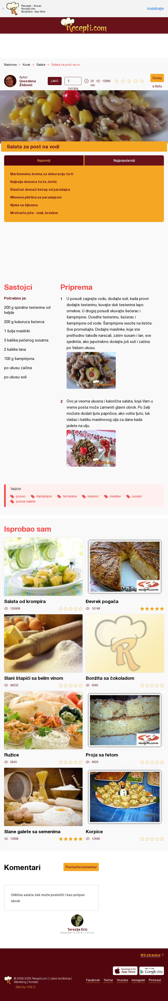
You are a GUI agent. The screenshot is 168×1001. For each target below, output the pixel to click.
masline (115, 496)
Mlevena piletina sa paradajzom (36, 197)
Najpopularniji (124, 160)
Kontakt (33, 982)
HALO (31, 987)
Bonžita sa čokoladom (125, 650)
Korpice (125, 804)
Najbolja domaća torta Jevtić (33, 182)
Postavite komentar (81, 867)
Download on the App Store (125, 970)
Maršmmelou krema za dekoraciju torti (41, 174)
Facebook (93, 980)
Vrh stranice (150, 955)
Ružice (43, 727)
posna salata (25, 501)
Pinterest (155, 980)
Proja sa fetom (125, 727)
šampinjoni (44, 496)
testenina (70, 496)
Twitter (108, 980)
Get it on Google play (151, 970)
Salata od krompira (43, 574)
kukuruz (93, 496)
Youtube (122, 980)
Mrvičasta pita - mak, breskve (34, 213)
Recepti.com (84, 25)
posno (20, 496)
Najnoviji (43, 160)
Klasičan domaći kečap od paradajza (40, 189)
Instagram (138, 980)
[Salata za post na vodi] (110, 370)
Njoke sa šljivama (24, 205)
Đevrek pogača (125, 574)
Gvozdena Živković (27, 83)
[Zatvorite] (3, 8)
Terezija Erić (77, 929)
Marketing (20, 982)
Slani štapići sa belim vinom (43, 650)
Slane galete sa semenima (43, 804)
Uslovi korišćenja (60, 978)
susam (137, 496)
